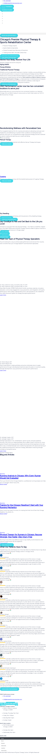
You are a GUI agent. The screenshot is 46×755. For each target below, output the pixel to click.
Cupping (3, 177)
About (2, 740)
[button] (23, 34)
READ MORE (3, 484)
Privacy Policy (4, 750)
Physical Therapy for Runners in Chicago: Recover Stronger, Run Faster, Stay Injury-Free (21, 535)
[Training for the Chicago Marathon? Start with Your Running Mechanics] (11, 487)
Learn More (3, 295)
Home (2, 738)
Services (3, 743)
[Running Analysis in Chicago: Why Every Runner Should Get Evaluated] (11, 457)
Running (2, 473)
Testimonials (3, 745)
